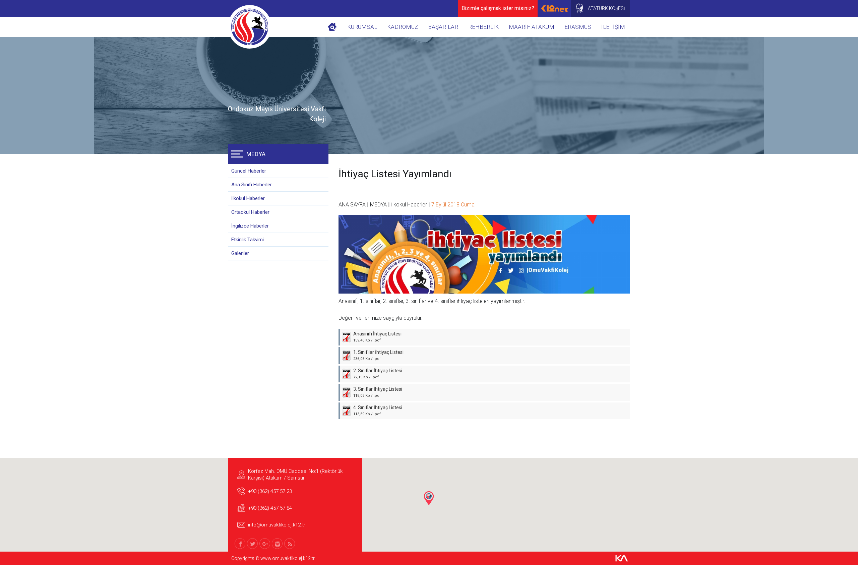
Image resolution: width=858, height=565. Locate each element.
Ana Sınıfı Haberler (251, 185)
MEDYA (255, 154)
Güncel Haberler (248, 171)
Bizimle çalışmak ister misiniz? (498, 8)
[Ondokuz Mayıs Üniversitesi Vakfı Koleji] (332, 27)
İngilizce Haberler (250, 226)
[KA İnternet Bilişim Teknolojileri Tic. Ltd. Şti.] (621, 558)
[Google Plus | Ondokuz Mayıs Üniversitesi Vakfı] (264, 543)
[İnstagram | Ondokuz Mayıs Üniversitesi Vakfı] (277, 543)
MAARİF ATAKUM (531, 26)
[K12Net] (554, 8)
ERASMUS (577, 26)
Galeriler (240, 253)
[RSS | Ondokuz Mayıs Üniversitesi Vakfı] (289, 543)
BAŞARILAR (443, 26)
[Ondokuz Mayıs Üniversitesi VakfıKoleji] (249, 26)
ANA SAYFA (352, 204)
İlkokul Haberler (248, 198)
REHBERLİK (483, 26)
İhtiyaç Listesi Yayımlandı (395, 174)
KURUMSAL (362, 26)
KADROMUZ (402, 26)
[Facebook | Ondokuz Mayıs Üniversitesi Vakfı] (240, 543)
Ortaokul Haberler (250, 212)
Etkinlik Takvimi (247, 240)
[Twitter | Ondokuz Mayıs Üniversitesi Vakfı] (252, 543)
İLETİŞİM (613, 26)
